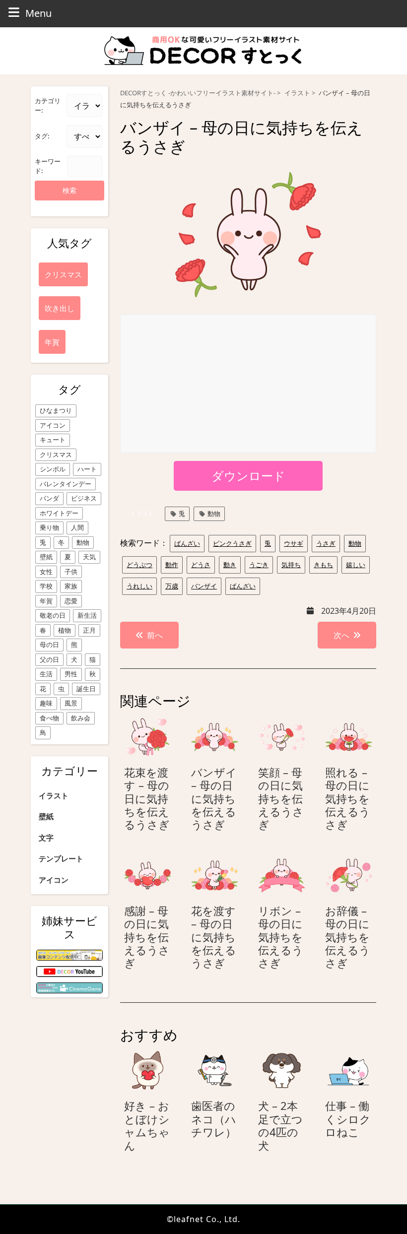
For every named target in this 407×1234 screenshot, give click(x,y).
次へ (341, 635)
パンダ (49, 498)
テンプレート (61, 858)
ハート (87, 468)
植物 (64, 630)
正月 (89, 630)
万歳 (171, 586)
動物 (82, 542)
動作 (171, 564)
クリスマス (56, 454)
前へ (155, 635)
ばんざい (187, 543)
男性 (71, 673)
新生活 (87, 615)
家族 (71, 586)
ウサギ (293, 543)
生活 (46, 673)
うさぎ (326, 543)
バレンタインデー (65, 483)
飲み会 (80, 718)
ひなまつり (56, 410)
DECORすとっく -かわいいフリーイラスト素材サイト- (197, 93)
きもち (323, 564)
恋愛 (71, 600)
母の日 (49, 644)
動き (229, 564)
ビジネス (84, 498)
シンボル (53, 468)
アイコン (53, 425)
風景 (71, 703)
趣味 (46, 703)
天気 (89, 556)
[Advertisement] (249, 384)
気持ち (291, 564)
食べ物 (49, 718)
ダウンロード (248, 475)
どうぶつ (139, 564)
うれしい (139, 586)
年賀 (46, 600)
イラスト (53, 795)
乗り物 (49, 527)
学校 (46, 586)
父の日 (49, 659)
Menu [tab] (38, 13)
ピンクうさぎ (232, 543)
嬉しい (355, 564)
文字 (46, 838)
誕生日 (86, 688)
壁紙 (46, 556)
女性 (46, 571)
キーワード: (48, 166)
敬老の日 (53, 615)
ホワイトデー (59, 513)
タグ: (42, 135)
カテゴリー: (48, 105)
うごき (259, 564)
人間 (77, 527)
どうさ (200, 564)
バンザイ (204, 586)
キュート (53, 439)
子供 (71, 571)
